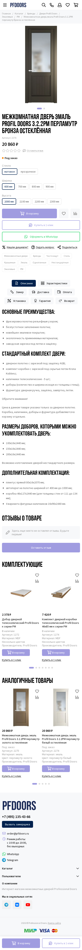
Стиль (67, 255)
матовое (9, 171)
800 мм (36, 186)
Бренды (31, 13)
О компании (9, 883)
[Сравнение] (75, 213)
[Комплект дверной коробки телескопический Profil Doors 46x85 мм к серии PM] (61, 591)
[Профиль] (60, 5)
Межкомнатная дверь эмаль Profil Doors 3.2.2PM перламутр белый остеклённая (61, 739)
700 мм (22, 186)
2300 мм (54, 201)
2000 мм (9, 201)
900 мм (50, 186)
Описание (26, 283)
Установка (19, 301)
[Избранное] (63, 213)
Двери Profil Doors (48, 13)
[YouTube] (27, 904)
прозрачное (28, 171)
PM (18, 16)
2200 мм (39, 201)
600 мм (8, 186)
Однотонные (39, 262)
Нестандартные (60, 262)
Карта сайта (54, 922)
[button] (39, 108)
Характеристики (57, 283)
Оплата (67, 292)
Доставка (43, 292)
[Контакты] (52, 5)
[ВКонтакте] (17, 904)
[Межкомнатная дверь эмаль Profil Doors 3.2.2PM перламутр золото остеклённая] (21, 707)
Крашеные (9, 262)
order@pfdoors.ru (18, 833)
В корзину (18, 652)
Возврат (69, 301)
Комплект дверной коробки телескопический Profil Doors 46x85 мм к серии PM (60, 622)
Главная (6, 13)
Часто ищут (52, 255)
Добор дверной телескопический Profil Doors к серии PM (20, 622)
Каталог (19, 13)
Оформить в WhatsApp (44, 236)
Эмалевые (9, 269)
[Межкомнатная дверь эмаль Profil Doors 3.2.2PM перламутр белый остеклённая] (61, 707)
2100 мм (24, 201)
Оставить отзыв (41, 547)
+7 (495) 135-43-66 (16, 817)
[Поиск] (44, 5)
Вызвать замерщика (17, 824)
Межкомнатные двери (16, 255)
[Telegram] (6, 904)
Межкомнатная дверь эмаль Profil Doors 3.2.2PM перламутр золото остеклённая (21, 739)
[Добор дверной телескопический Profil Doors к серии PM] (21, 591)
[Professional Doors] (18, 5)
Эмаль (24, 262)
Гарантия (45, 301)
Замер (20, 292)
